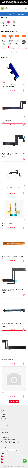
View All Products (14, 401)
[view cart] (23, 8)
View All (14, 52)
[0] (23, 8)
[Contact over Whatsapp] (26, 8)
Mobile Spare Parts (4, 13)
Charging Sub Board (12, 13)
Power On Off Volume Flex (21, 13)
